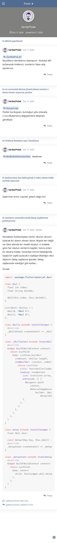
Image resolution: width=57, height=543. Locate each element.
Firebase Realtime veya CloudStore (22, 140)
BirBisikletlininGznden (18, 156)
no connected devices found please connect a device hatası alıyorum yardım (25, 91)
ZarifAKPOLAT (13, 56)
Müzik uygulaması (14, 41)
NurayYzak (12, 108)
